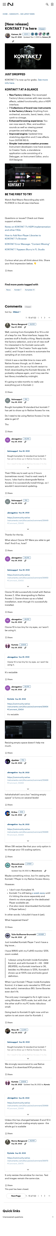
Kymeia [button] (14, 645)
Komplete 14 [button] (29, 290)
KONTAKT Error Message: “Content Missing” (27, 244)
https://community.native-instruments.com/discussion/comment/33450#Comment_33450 (27, 578)
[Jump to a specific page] (49, 317)
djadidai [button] (15, 760)
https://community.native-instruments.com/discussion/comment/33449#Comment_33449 (27, 520)
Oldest (16, 312)
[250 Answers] (44, 34)
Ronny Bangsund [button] (19, 324)
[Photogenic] (32, 34)
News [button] (8, 290)
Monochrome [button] (17, 864)
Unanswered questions (28, 1217)
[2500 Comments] (47, 34)
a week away (38, 893)
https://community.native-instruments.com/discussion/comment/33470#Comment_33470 (27, 1161)
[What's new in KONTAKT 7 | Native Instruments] (28, 176)
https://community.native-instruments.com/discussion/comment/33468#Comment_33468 (27, 780)
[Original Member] (36, 34)
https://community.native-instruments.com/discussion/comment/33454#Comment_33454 (27, 707)
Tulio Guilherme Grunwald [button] (23, 934)
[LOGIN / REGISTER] (52, 4)
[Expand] (28, 467)
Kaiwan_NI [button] (16, 34)
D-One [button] (14, 812)
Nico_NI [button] (15, 1030)
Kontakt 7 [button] (17, 290)
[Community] (10, 4)
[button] (7, 35)
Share (9, 270)
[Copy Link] (13, 41)
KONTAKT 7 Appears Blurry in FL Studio (25, 249)
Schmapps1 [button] (16, 399)
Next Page (16, 1196)
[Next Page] (44, 317)
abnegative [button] (16, 439)
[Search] (47, 4)
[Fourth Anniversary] (40, 34)
